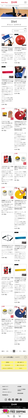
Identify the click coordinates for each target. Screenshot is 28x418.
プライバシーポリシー (7, 392)
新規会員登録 (20, 393)
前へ (8, 351)
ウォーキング (7, 365)
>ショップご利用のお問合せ (22, 390)
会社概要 (19, 386)
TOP (2, 5)
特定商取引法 (5, 395)
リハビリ (20, 368)
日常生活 (7, 362)
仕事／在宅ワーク (20, 362)
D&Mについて (5, 386)
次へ (20, 351)
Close (24, 408)
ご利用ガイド (5, 389)
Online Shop (4, 2)
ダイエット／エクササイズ (7, 368)
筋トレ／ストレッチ (20, 365)
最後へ (24, 351)
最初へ (3, 351)
